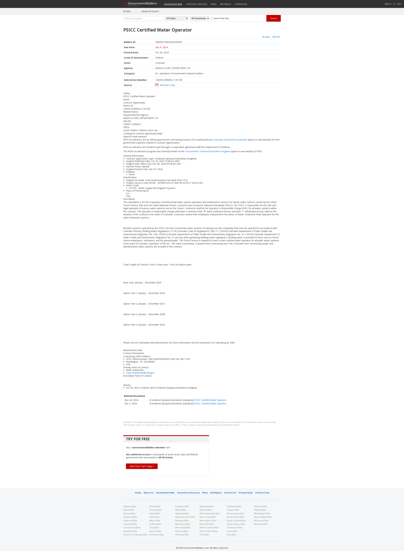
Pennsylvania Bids (235, 513)
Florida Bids (154, 506)
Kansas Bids (155, 531)
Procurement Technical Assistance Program (220, 151)
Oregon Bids (233, 509)
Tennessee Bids (235, 527)
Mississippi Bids (183, 527)
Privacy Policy (246, 492)
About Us (149, 492)
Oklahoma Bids (234, 506)
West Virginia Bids (263, 517)
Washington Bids (262, 513)
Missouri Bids (181, 531)
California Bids (130, 520)
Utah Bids (231, 534)
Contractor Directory (196, 4)
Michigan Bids (182, 520)
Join (399, 4)
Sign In (388, 4)
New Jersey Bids (208, 517)
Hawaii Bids (154, 513)
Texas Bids (232, 531)
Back (267, 36)
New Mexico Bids (208, 520)
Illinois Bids (154, 520)
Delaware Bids (130, 531)
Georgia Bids (155, 509)
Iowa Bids (154, 527)
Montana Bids (182, 534)
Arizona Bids (129, 513)
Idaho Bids (154, 517)
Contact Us (230, 492)
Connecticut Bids (131, 527)
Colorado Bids (130, 524)
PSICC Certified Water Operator (210, 400)
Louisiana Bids (182, 506)
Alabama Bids (129, 506)
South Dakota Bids (236, 524)
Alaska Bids (128, 509)
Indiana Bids (155, 524)
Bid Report (225, 4)
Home (138, 492)
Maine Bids (180, 509)
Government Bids (173, 4)
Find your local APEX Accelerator (243, 139)
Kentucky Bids (156, 534)
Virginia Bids (260, 509)
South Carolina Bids (236, 520)
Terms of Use (262, 492)
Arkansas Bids (130, 517)
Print (277, 36)
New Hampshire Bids (210, 513)
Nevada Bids (206, 509)
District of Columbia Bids (135, 534)
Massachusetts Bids (185, 517)
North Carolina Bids (209, 527)
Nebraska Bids (207, 506)
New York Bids (207, 524)
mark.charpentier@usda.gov (140, 372)
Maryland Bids (182, 513)
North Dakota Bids (209, 531)
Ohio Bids (204, 534)
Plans (213, 4)
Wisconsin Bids (261, 520)
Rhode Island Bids (235, 517)
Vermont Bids (260, 506)
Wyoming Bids (261, 524)
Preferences (241, 4)
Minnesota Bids (182, 524)
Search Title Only (221, 18)
